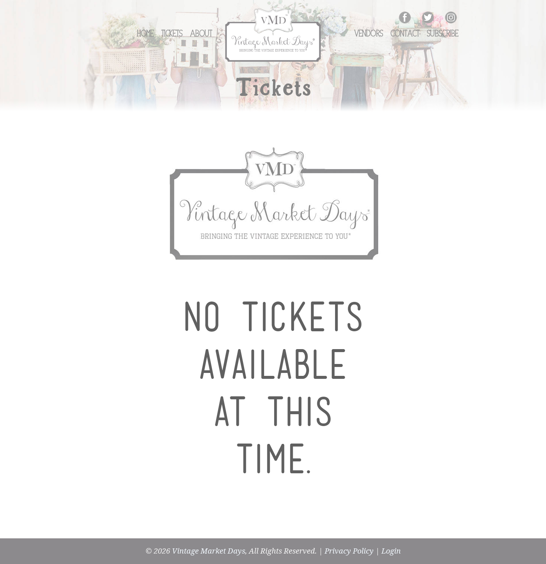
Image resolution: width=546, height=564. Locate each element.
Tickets (172, 34)
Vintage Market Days (208, 551)
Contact (405, 34)
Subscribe (443, 34)
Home (145, 34)
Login (391, 551)
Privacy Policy (349, 551)
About (201, 34)
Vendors (368, 34)
